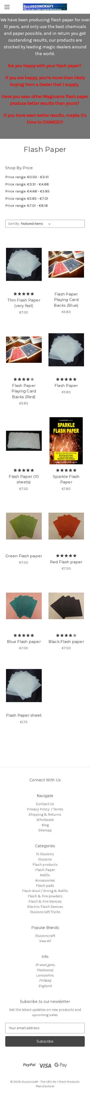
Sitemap (45, 830)
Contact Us (45, 804)
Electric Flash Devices (45, 907)
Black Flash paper (66, 641)
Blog (45, 825)
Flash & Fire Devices (45, 901)
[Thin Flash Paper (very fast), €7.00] (24, 264)
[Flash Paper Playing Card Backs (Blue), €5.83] (66, 264)
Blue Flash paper (24, 641)
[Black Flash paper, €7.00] (66, 605)
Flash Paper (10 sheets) (24, 479)
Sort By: (14, 224)
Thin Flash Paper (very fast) (24, 303)
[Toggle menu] (7, 7)
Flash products (45, 864)
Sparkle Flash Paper (66, 479)
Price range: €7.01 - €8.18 (26, 205)
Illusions (45, 859)
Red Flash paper (66, 562)
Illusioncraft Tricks (45, 912)
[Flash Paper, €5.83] (66, 349)
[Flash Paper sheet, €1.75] (24, 685)
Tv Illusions (45, 854)
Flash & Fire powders (45, 896)
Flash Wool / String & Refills (45, 891)
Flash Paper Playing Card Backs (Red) (24, 391)
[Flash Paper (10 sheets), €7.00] (24, 440)
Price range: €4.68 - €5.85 (27, 191)
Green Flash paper (24, 556)
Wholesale (45, 820)
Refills (45, 875)
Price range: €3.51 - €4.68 (27, 184)
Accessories (45, 880)
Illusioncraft (45, 936)
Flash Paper (66, 385)
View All (45, 941)
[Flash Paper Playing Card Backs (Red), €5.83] (24, 349)
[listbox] (37, 224)
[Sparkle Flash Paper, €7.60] (66, 440)
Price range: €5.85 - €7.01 (26, 198)
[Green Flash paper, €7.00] (24, 526)
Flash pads (45, 886)
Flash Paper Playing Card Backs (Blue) (66, 300)
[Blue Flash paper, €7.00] (24, 605)
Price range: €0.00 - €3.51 (27, 177)
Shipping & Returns (45, 814)
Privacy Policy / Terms (45, 809)
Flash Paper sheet (24, 715)
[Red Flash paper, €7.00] (66, 526)
